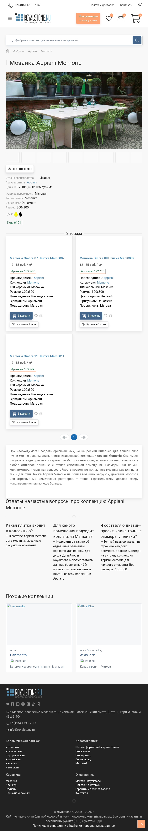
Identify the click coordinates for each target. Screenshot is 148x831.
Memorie (33, 282)
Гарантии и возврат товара (93, 789)
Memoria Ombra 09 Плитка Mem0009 (107, 258)
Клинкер (11, 785)
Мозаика (11, 780)
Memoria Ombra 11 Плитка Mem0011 (37, 356)
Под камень (83, 751)
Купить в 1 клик (26, 324)
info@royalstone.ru (22, 729)
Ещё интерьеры (21, 168)
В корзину (23, 315)
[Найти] (137, 40)
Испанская (12, 747)
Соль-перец (83, 759)
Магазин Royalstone (88, 780)
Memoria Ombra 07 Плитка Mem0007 (37, 258)
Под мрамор (83, 755)
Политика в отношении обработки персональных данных (74, 826)
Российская (13, 759)
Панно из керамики (18, 793)
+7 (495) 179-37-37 (22, 723)
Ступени (11, 789)
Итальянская (14, 751)
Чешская (11, 763)
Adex (13, 650)
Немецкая (12, 767)
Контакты (82, 793)
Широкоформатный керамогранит (97, 747)
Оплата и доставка (88, 785)
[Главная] (8, 51)
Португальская (15, 755)
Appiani (32, 182)
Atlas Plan (87, 655)
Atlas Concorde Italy (91, 650)
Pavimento (18, 655)
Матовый (81, 763)
